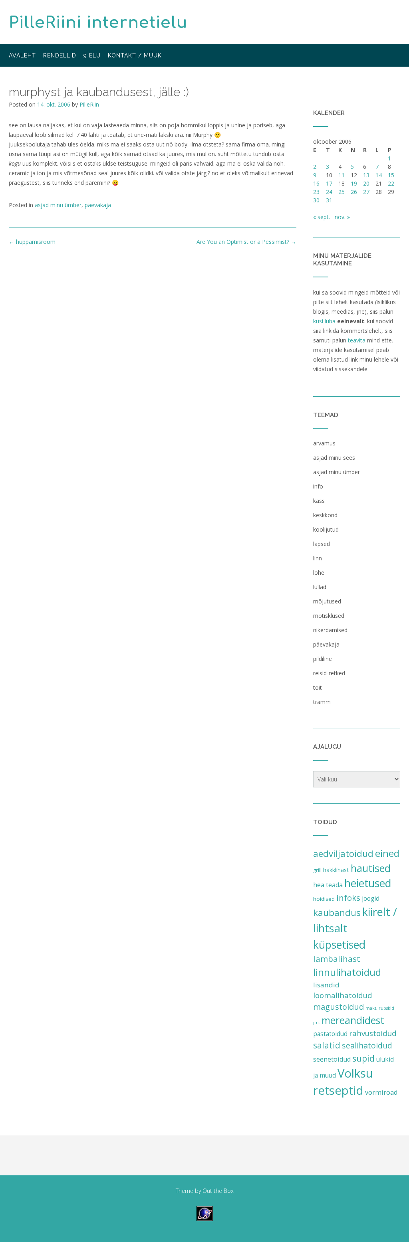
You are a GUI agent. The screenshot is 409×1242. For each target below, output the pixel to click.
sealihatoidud (367, 1045)
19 (354, 183)
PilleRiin (89, 104)
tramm (322, 702)
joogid (370, 898)
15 (391, 175)
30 (316, 200)
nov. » (342, 217)
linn (317, 558)
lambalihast (336, 958)
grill (317, 870)
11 (341, 175)
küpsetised (339, 944)
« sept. (321, 217)
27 (366, 192)
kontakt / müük (135, 55)
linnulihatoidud (347, 972)
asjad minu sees (334, 457)
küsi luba (324, 321)
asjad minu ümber (58, 205)
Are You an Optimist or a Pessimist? (246, 241)
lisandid (326, 984)
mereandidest (353, 1020)
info (318, 486)
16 (316, 183)
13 (366, 175)
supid (363, 1058)
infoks (348, 897)
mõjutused (327, 601)
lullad (319, 587)
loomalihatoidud (342, 995)
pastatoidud (330, 1033)
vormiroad (381, 1092)
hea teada (328, 884)
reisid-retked (329, 673)
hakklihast (336, 870)
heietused (367, 883)
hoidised (324, 898)
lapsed (321, 544)
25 (341, 192)
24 (329, 192)
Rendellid (59, 55)
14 (378, 175)
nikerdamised (330, 630)
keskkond (325, 515)
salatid (326, 1045)
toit (317, 687)
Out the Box (218, 1191)
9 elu (92, 55)
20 (366, 183)
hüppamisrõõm (32, 241)
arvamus (324, 443)
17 (329, 183)
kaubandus (337, 912)
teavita (356, 340)
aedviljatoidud (343, 853)
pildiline (322, 659)
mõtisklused (328, 615)
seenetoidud (332, 1059)
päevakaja (98, 205)
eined (387, 853)
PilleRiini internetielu (98, 23)
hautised (371, 868)
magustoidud (338, 1006)
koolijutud (326, 529)
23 (316, 192)
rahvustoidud (373, 1033)
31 (329, 200)
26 (354, 192)
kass (319, 500)
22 (391, 183)
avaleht (22, 55)
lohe (318, 572)
